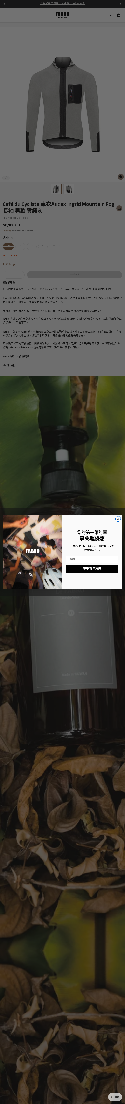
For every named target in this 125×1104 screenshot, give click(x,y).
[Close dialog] (118, 519)
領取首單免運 (92, 568)
